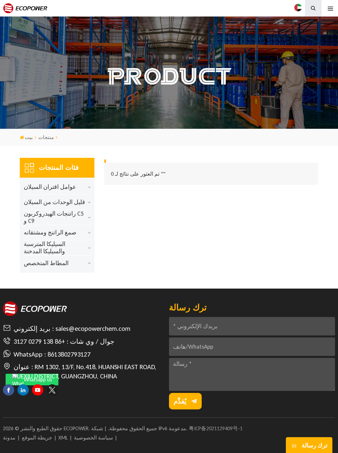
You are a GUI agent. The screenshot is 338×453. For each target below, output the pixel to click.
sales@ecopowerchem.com (92, 328)
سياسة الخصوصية (93, 438)
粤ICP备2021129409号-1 (216, 428)
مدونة (9, 438)
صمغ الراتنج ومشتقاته (50, 232)
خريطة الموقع (37, 438)
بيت (29, 137)
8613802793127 (69, 354)
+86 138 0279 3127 (39, 341)
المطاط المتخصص (46, 263)
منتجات (46, 137)
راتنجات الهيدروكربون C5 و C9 (54, 217)
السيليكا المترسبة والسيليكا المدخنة (44, 247)
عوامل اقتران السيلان (50, 187)
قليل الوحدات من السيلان (54, 202)
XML (63, 438)
